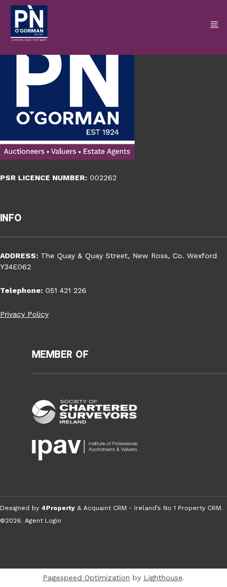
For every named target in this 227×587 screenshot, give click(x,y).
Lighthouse (163, 577)
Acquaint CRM (105, 508)
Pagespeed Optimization (86, 577)
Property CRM (199, 508)
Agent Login (43, 520)
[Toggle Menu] (214, 24)
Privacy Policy (24, 314)
